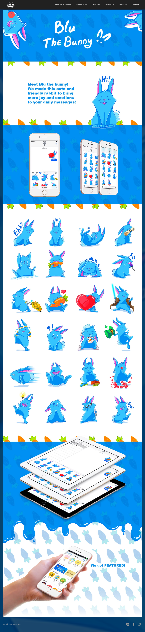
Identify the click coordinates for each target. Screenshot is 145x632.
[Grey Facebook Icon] (133, 624)
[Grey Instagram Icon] (139, 624)
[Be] (128, 624)
